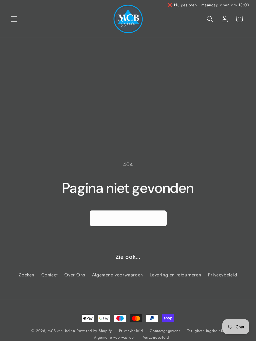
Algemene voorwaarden (117, 274)
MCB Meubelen (61, 330)
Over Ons (74, 274)
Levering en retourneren (175, 274)
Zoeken (26, 274)
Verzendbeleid (156, 337)
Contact (49, 274)
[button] (14, 19)
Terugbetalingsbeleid (206, 330)
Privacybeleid (222, 274)
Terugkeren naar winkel (128, 218)
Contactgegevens (165, 330)
